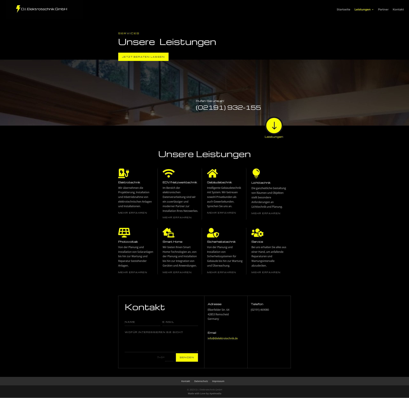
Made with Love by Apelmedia (204, 393)
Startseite (343, 9)
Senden (187, 357)
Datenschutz (201, 381)
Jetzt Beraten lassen (143, 56)
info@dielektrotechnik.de (223, 338)
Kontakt (398, 9)
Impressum (218, 381)
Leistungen (363, 9)
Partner (383, 9)
